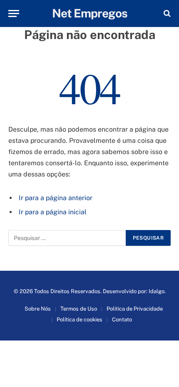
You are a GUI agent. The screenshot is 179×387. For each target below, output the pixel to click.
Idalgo (156, 291)
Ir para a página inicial (53, 212)
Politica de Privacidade (135, 309)
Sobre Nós (38, 309)
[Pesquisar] (166, 13)
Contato (122, 319)
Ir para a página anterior (55, 198)
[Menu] (13, 13)
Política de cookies (79, 319)
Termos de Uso (78, 309)
